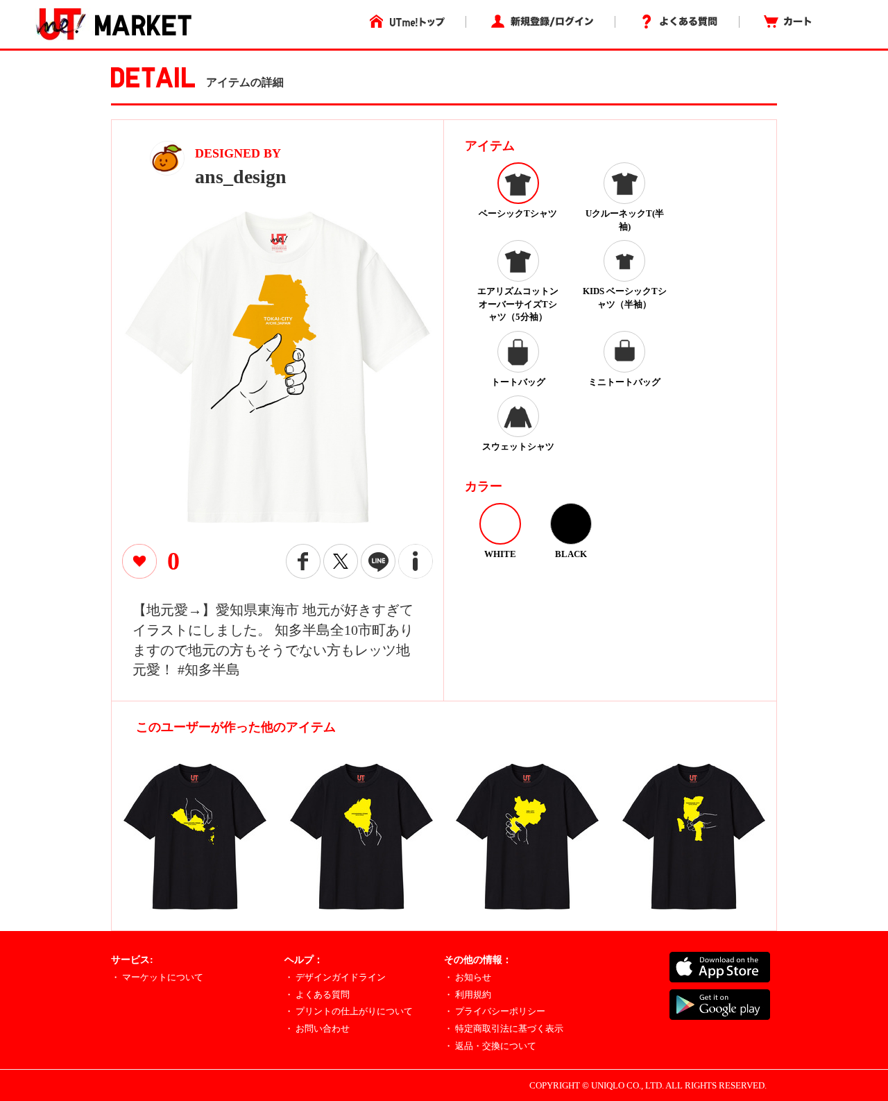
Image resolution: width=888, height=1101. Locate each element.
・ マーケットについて (157, 977)
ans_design (241, 176)
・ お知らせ (467, 977)
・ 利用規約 (467, 994)
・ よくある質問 (317, 994)
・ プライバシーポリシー (494, 1011)
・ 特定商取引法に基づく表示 (503, 1028)
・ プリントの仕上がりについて (348, 1011)
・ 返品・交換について (490, 1046)
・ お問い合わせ (317, 1028)
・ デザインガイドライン (335, 977)
